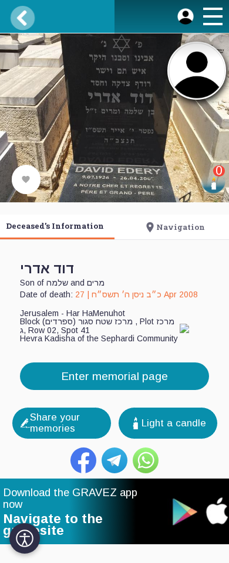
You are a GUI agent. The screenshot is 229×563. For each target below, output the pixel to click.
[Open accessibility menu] (24, 538)
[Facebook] (83, 460)
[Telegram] (114, 460)
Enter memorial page (114, 376)
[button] (212, 18)
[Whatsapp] (146, 460)
